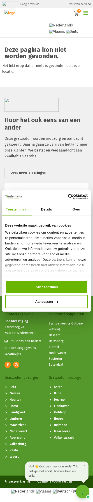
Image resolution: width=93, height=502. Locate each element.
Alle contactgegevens (20, 348)
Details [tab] (46, 209)
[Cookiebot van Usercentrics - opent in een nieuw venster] (68, 197)
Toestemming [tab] (16, 209)
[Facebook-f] (8, 365)
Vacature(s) (13, 354)
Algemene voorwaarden (54, 481)
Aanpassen (44, 301)
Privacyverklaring (17, 481)
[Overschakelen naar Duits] (72, 31)
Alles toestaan (46, 287)
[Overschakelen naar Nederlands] (61, 25)
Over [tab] (76, 209)
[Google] (16, 365)
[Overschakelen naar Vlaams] (57, 31)
